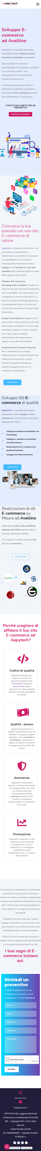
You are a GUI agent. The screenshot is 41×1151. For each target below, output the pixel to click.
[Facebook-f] (18, 1142)
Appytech (6, 49)
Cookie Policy (27, 1148)
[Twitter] (14, 1142)
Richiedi (11, 1069)
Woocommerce (20, 686)
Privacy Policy (15, 1148)
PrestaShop (17, 683)
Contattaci (12, 382)
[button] (7, 1147)
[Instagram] (26, 1142)
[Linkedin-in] (22, 1142)
